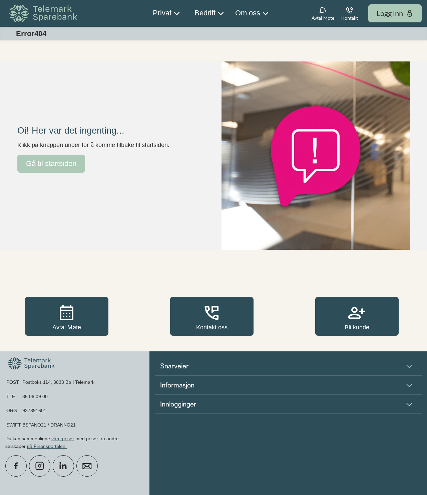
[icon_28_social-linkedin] (63, 466)
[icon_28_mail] (87, 466)
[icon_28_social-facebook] (16, 466)
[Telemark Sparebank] (44, 13)
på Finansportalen (46, 446)
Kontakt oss (212, 316)
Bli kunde (357, 316)
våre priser (62, 438)
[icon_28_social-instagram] (39, 466)
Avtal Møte (66, 316)
